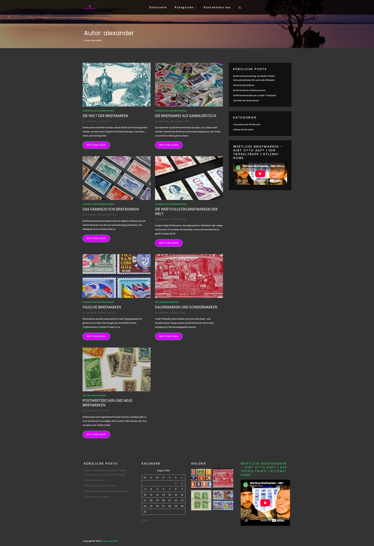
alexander (91, 121)
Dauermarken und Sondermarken (186, 307)
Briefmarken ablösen (243, 85)
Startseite (158, 7)
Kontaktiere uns (217, 7)
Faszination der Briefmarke (98, 110)
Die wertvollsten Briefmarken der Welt (186, 211)
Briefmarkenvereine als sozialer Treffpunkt (254, 95)
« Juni (144, 520)
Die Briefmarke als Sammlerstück (186, 115)
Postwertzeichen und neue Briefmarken (107, 402)
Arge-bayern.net (109, 540)
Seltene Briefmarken (167, 302)
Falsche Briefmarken (102, 307)
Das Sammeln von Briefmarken (111, 209)
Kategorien (184, 7)
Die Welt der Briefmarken (105, 115)
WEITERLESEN (96, 145)
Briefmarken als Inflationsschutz (249, 90)
